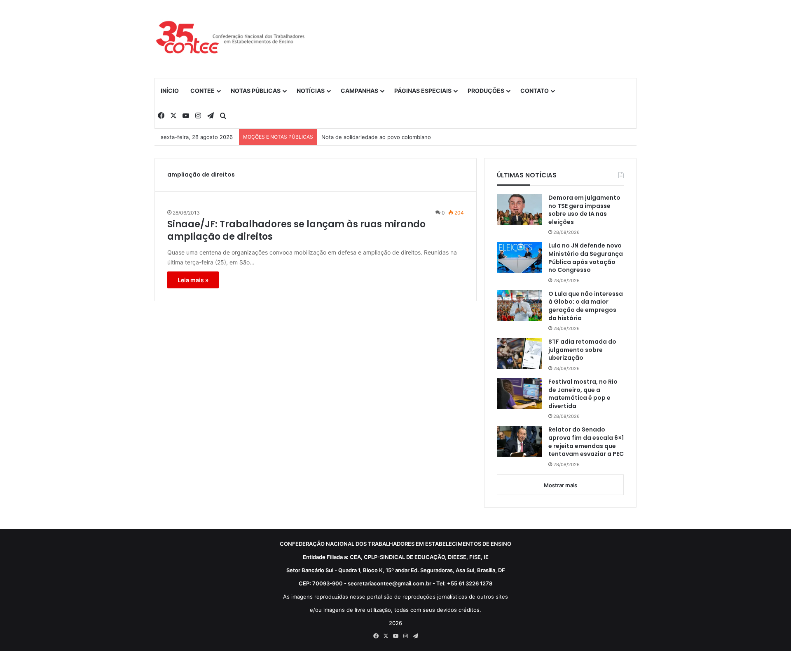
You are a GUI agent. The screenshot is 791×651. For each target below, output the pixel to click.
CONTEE (202, 90)
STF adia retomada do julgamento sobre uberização (582, 350)
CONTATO (534, 90)
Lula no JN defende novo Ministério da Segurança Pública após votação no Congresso (585, 258)
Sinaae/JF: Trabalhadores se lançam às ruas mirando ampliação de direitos (296, 230)
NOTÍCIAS (311, 90)
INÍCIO (170, 90)
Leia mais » (193, 279)
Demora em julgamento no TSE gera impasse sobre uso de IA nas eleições (584, 210)
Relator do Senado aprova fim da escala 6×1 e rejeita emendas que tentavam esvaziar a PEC (586, 442)
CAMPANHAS (359, 90)
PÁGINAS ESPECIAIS (423, 90)
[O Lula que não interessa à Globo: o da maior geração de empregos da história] (519, 305)
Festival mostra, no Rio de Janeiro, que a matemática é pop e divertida (583, 394)
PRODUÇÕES (486, 90)
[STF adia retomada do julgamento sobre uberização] (519, 353)
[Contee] (230, 39)
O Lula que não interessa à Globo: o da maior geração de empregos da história (585, 306)
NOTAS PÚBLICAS (256, 90)
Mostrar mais (560, 485)
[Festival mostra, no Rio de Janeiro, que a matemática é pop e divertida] (519, 393)
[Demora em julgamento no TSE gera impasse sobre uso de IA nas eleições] (519, 209)
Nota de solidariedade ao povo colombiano (376, 137)
